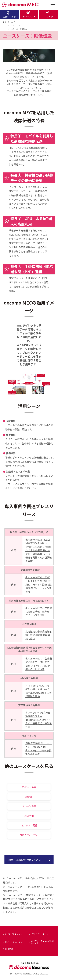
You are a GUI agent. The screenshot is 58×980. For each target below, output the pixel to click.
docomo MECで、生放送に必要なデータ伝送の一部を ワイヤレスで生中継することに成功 (38, 664)
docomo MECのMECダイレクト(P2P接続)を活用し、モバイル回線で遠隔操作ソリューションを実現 (38, 584)
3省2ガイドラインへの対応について (42, 942)
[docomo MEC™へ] (20, 4)
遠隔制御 (29, 816)
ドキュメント (29, 16)
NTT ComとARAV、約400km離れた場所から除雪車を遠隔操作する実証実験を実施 (38, 691)
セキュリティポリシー (14, 942)
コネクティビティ (29, 835)
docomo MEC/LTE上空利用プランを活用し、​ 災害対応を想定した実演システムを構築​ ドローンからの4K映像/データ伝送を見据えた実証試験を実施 (38, 550)
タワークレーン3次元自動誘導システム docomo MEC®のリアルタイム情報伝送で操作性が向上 (38, 720)
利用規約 (9, 949)
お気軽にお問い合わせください (24, 859)
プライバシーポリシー (40, 934)
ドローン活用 (29, 806)
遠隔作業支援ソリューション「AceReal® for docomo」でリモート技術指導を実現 (38, 748)
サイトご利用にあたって (15, 934)
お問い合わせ (9, 16)
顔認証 (29, 796)
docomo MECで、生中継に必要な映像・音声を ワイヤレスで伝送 (38, 611)
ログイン (48, 16)
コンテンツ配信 (29, 825)
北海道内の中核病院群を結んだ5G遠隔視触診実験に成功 (38, 635)
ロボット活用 (29, 787)
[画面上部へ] (54, 976)
